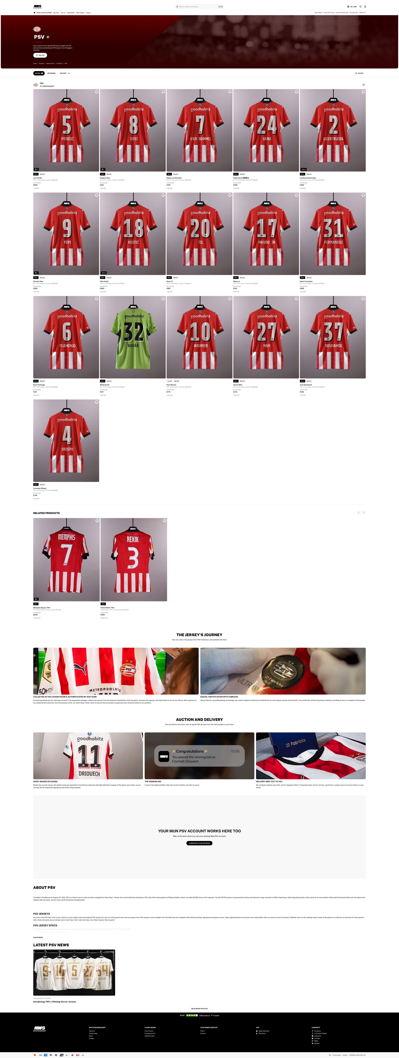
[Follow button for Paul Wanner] (230, 298)
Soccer (63, 13)
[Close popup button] (394, 1004)
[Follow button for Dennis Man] (296, 298)
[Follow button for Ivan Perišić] (96, 91)
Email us (203, 1033)
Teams (88, 13)
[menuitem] (351, 6)
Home (35, 63)
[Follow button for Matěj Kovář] (163, 298)
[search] (199, 6)
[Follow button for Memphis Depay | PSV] (97, 520)
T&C (330, 1055)
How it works (149, 1031)
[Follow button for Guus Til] (230, 195)
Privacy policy (337, 1055)
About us (92, 1031)
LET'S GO (379, 1048)
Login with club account (199, 843)
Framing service (150, 1033)
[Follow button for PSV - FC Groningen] (364, 85)
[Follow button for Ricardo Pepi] (96, 195)
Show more (38, 937)
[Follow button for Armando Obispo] (96, 402)
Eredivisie (59, 63)
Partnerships (93, 1033)
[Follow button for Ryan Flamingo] (96, 298)
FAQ (201, 1031)
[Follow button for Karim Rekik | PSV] (164, 520)
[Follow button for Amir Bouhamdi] (363, 298)
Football (41, 63)
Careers (91, 1038)
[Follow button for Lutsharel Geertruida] (363, 91)
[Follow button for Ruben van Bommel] (230, 91)
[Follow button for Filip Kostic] (163, 195)
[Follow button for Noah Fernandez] (363, 195)
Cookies (345, 1055)
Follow (41, 55)
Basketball (71, 13)
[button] (393, 1043)
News (91, 1036)
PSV (66, 63)
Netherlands (50, 63)
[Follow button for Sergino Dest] (163, 91)
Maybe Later (379, 1052)
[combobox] (379, 1043)
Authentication (150, 1036)
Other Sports (80, 13)
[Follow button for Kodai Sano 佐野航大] (296, 91)
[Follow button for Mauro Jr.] (296, 195)
